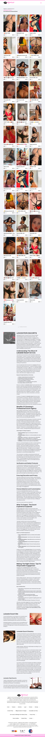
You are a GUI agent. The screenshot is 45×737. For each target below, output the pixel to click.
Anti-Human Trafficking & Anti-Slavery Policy (18, 714)
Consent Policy (10, 710)
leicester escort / (10, 8)
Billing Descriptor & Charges (21, 710)
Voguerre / (5, 8)
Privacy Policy (32, 714)
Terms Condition (16, 718)
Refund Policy (24, 718)
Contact (30, 718)
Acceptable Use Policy (33, 710)
